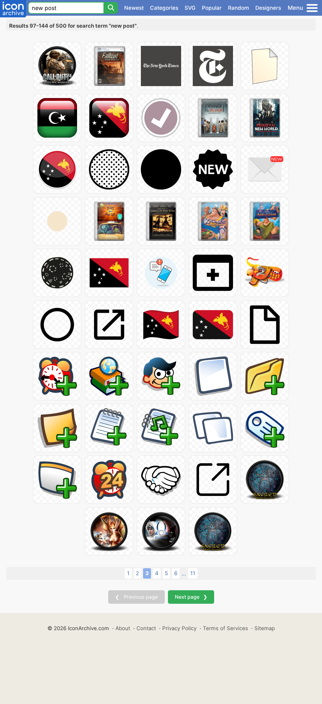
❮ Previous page (136, 597)
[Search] (110, 8)
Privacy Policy (179, 628)
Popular (212, 8)
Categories (164, 8)
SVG (190, 8)
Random (238, 8)
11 (192, 573)
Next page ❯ (191, 597)
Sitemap (264, 628)
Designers (268, 8)
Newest (134, 8)
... (183, 573)
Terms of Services (225, 628)
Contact (146, 628)
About (122, 628)
